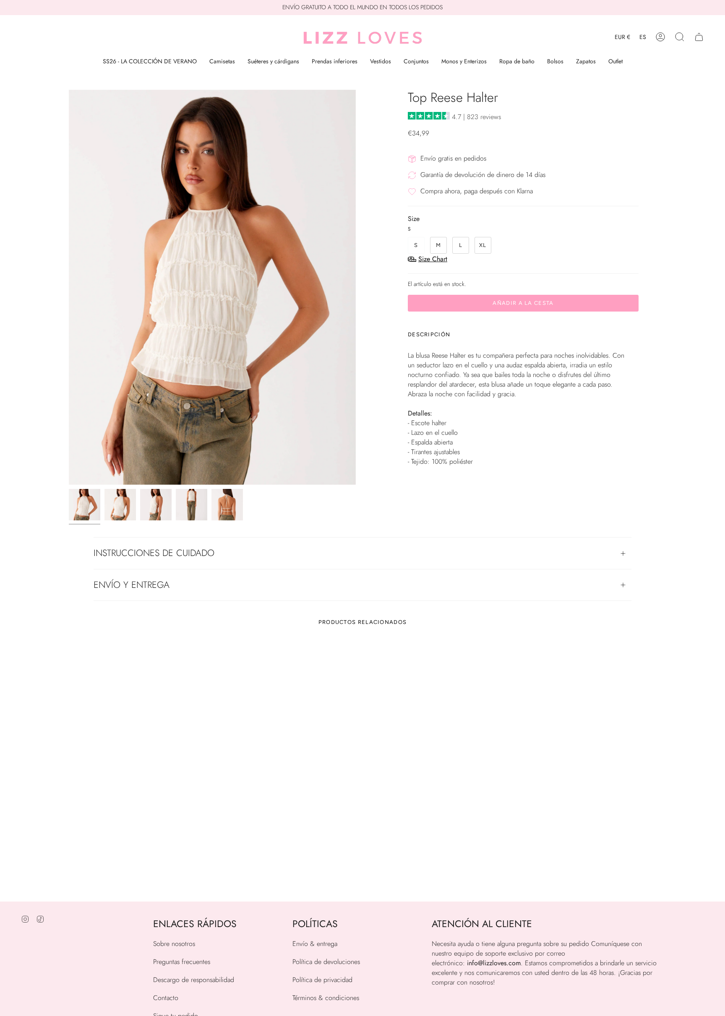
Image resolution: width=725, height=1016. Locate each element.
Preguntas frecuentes (181, 962)
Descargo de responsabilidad (193, 980)
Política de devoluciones (326, 962)
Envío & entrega (314, 943)
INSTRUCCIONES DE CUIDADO (154, 552)
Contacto (165, 998)
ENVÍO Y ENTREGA (132, 584)
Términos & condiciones (325, 998)
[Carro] (699, 37)
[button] (679, 37)
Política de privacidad (322, 980)
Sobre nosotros (174, 943)
